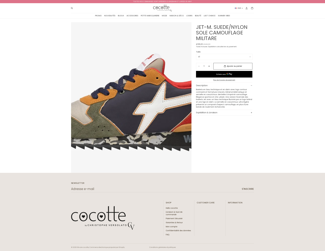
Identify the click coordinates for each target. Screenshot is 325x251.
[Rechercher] (72, 8)
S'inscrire (248, 189)
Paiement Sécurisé (174, 218)
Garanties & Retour (174, 222)
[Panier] (252, 8)
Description (202, 85)
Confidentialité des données (178, 230)
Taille (198, 52)
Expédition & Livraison (206, 112)
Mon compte (171, 226)
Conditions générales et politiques (162, 247)
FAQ (167, 234)
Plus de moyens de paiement (224, 80)
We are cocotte (83, 247)
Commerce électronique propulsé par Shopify (107, 247)
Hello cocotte (172, 208)
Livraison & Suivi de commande (174, 213)
